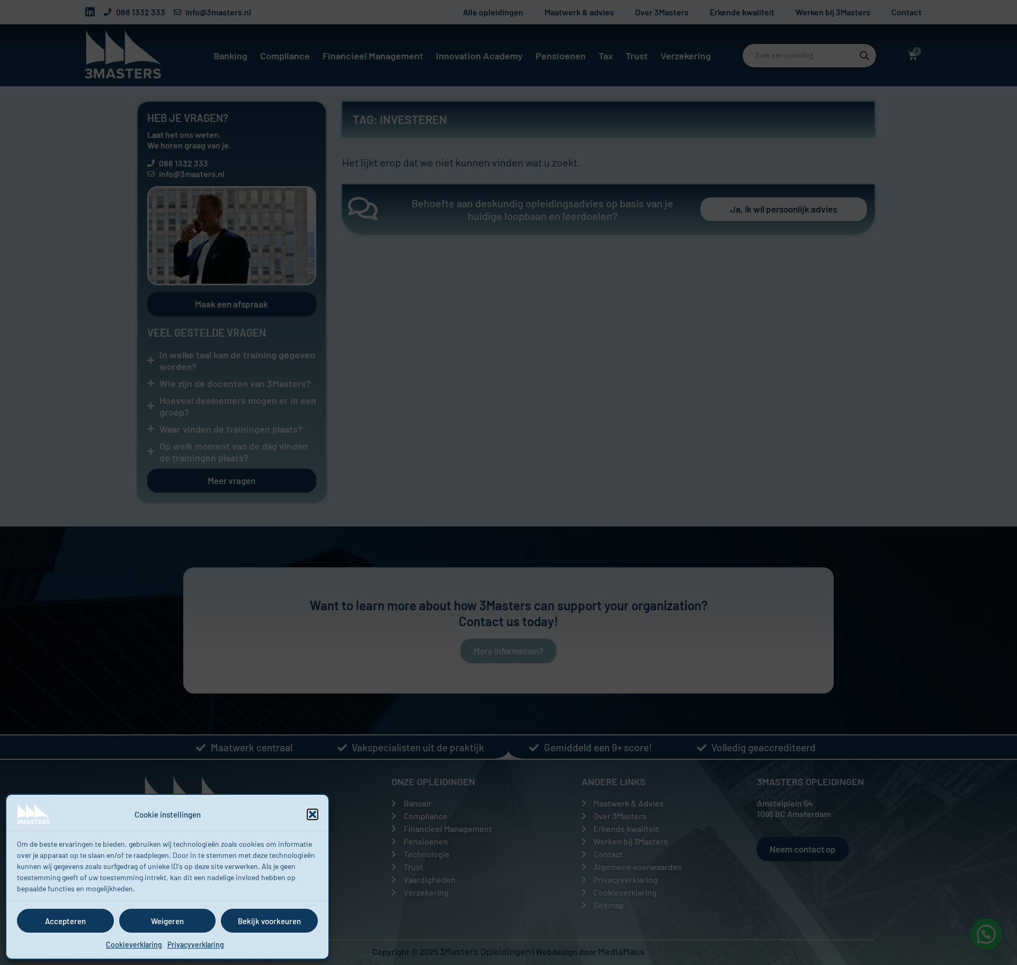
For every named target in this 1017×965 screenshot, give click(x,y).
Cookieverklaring (134, 944)
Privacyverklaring (195, 944)
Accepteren (65, 921)
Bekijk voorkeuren (269, 921)
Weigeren (167, 921)
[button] (312, 814)
